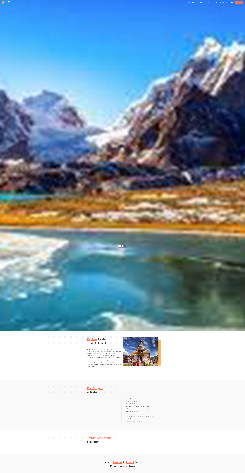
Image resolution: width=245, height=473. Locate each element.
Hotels (216, 2)
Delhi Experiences (201, 2)
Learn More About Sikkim (96, 371)
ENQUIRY (239, 2)
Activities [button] (210, 2)
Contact (232, 2)
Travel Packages (190, 2)
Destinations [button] (223, 2)
